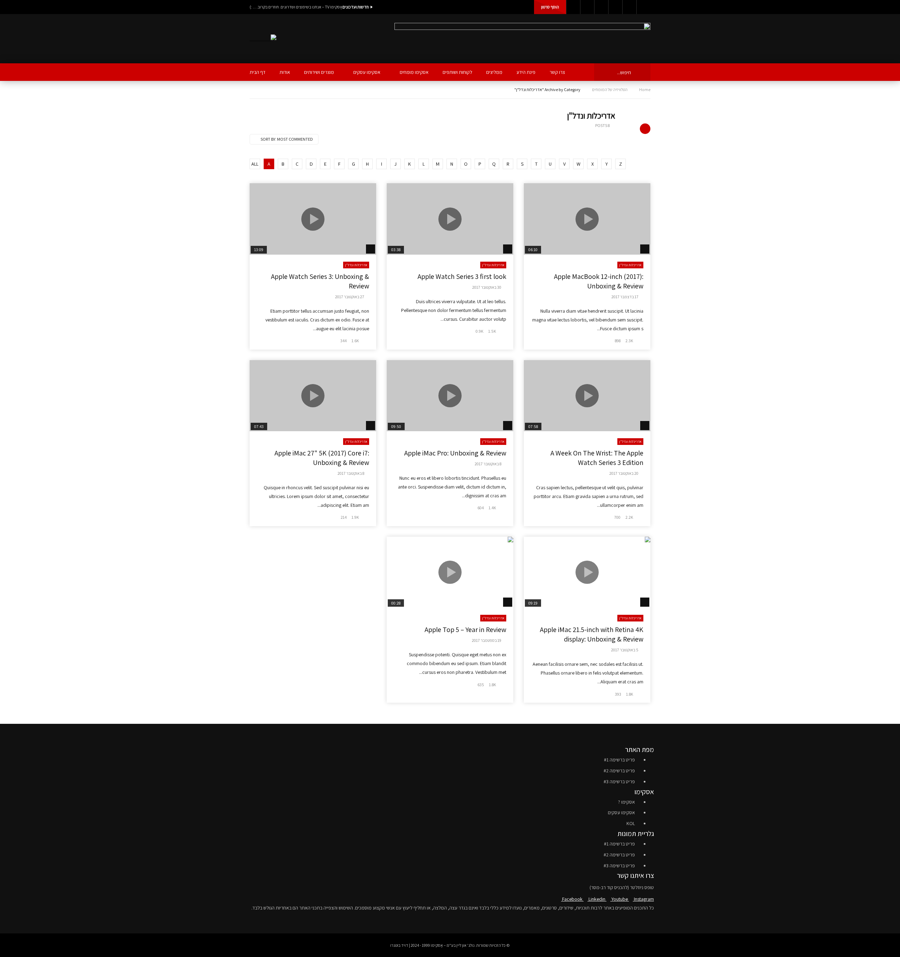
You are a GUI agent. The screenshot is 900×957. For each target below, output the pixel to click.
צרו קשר (557, 72)
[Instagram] (615, 7)
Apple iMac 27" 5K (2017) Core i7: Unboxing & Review (322, 457)
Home (644, 89)
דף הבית (257, 72)
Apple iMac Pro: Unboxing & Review (455, 453)
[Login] (643, 7)
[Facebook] (573, 7)
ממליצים (494, 72)
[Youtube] (601, 7)
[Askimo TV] (263, 38)
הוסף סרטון (550, 6)
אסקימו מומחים (414, 72)
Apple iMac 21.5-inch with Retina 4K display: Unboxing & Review (591, 634)
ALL (254, 164)
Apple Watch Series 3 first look (462, 276)
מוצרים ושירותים (319, 72)
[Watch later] (629, 7)
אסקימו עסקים (366, 72)
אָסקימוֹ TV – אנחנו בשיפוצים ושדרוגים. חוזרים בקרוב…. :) (296, 6)
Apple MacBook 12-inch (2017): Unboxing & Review (598, 281)
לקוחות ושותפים (457, 72)
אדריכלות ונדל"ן (630, 265)
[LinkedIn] (587, 7)
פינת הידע (525, 72)
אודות (284, 72)
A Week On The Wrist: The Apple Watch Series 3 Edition (597, 457)
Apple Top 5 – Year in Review (465, 629)
